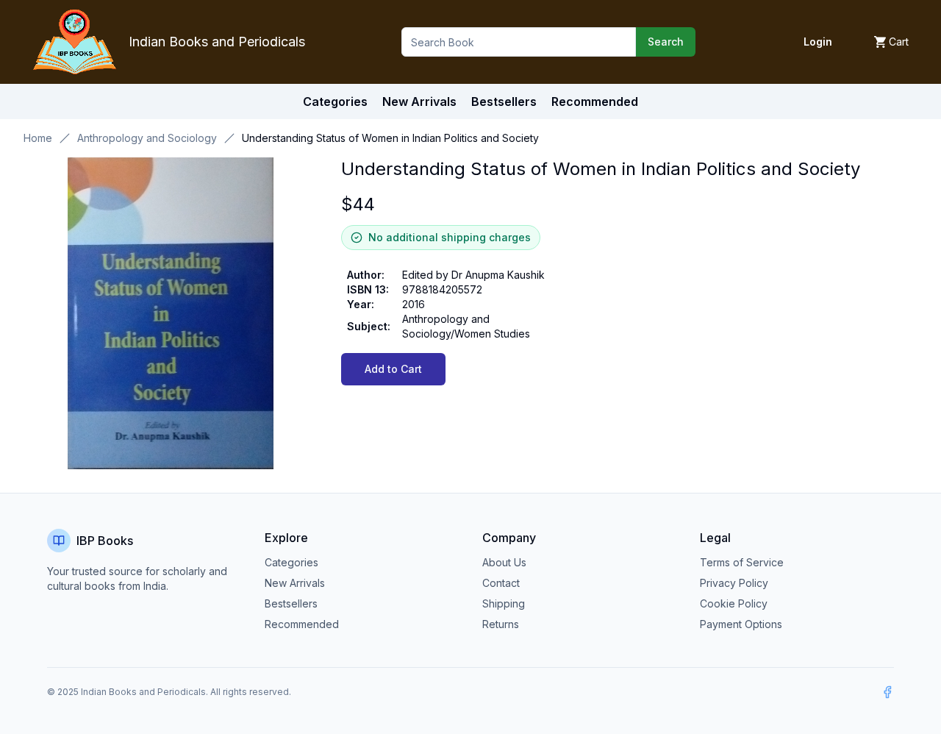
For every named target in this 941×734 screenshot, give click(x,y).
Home (38, 138)
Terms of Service (742, 562)
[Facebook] (887, 692)
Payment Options (741, 624)
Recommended (302, 624)
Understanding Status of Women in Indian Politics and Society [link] (390, 138)
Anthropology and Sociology (147, 138)
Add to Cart (393, 369)
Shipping (503, 603)
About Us (504, 562)
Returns (500, 624)
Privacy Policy (734, 583)
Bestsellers (291, 603)
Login (818, 41)
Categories (335, 101)
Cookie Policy (734, 603)
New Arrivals (295, 583)
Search (666, 41)
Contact (501, 583)
